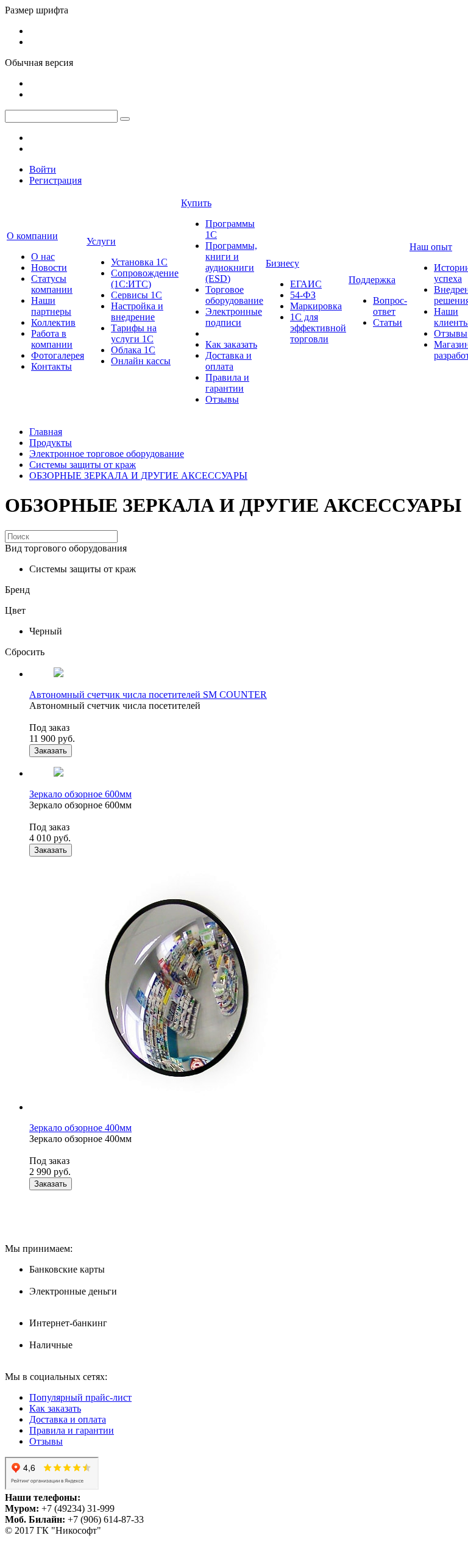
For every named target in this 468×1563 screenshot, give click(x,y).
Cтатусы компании (52, 284)
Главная (45, 431)
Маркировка (316, 306)
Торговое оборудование (234, 295)
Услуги (101, 241)
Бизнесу (282, 263)
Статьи (387, 322)
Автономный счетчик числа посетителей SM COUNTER (148, 694)
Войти (42, 169)
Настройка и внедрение (137, 311)
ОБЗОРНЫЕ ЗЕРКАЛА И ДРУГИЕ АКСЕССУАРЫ (138, 475)
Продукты (50, 442)
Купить (196, 203)
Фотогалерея (57, 355)
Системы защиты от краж (82, 464)
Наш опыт (431, 247)
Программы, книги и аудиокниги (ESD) (231, 262)
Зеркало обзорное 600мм (80, 794)
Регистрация (55, 180)
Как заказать (231, 344)
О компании (32, 236)
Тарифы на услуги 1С (134, 333)
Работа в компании (52, 339)
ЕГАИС (306, 284)
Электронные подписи (233, 317)
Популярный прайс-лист (80, 1397)
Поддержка (372, 280)
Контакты (51, 366)
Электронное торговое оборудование (106, 453)
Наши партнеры (51, 306)
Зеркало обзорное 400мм (80, 1128)
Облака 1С (133, 350)
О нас (43, 256)
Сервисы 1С (136, 295)
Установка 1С (139, 262)
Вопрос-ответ (390, 306)
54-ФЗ (303, 295)
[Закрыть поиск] (125, 119)
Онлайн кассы (141, 361)
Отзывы (222, 399)
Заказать (50, 750)
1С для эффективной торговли (318, 328)
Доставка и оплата (228, 361)
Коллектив (53, 322)
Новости (49, 267)
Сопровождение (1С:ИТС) (145, 278)
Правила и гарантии (227, 382)
